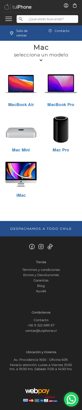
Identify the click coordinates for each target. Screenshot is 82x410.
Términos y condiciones (41, 270)
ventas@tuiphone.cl (41, 331)
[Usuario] (66, 7)
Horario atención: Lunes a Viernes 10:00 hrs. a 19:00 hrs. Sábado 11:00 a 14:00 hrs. (41, 367)
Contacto (41, 320)
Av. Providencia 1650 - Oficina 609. (41, 360)
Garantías (41, 280)
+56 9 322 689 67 (41, 325)
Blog (41, 286)
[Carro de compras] (74, 7)
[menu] (8, 18)
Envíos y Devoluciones (41, 275)
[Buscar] (21, 19)
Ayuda (41, 291)
